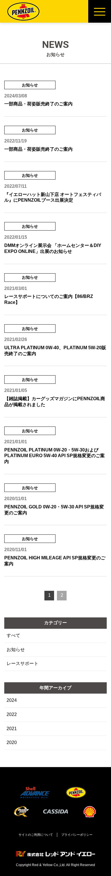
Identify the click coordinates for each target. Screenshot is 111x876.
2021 (12, 728)
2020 (12, 742)
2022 (12, 714)
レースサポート (22, 663)
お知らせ (16, 649)
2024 (12, 700)
